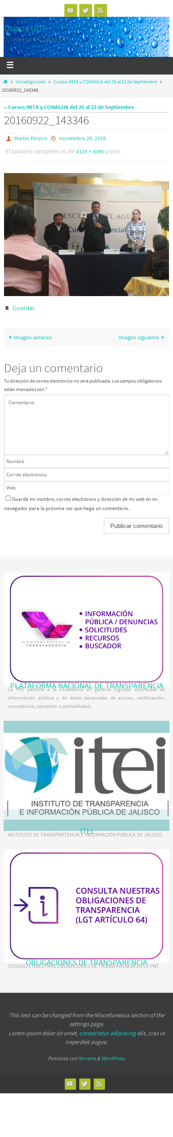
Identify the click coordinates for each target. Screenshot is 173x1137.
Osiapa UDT (25, 28)
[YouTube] (70, 10)
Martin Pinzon (30, 137)
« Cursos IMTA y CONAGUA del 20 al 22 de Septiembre (69, 107)
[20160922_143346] (86, 231)
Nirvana (87, 1054)
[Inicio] (5, 82)
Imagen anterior (33, 333)
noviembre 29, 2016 (82, 137)
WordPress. (113, 1054)
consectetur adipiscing (107, 1029)
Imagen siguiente (138, 333)
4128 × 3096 (90, 149)
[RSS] (100, 10)
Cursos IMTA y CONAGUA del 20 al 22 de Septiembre (105, 82)
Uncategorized (30, 82)
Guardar (23, 304)
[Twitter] (85, 10)
